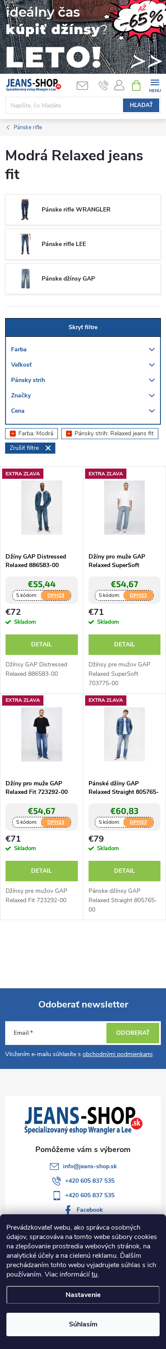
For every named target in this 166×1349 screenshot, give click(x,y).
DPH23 (55, 595)
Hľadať (141, 105)
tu (94, 1274)
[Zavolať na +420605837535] (103, 85)
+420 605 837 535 (89, 1181)
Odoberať (133, 1033)
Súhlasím (83, 1324)
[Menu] (154, 85)
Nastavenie (83, 1295)
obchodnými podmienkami (117, 1054)
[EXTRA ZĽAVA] (42, 508)
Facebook (90, 1210)
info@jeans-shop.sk (90, 1166)
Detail (41, 644)
